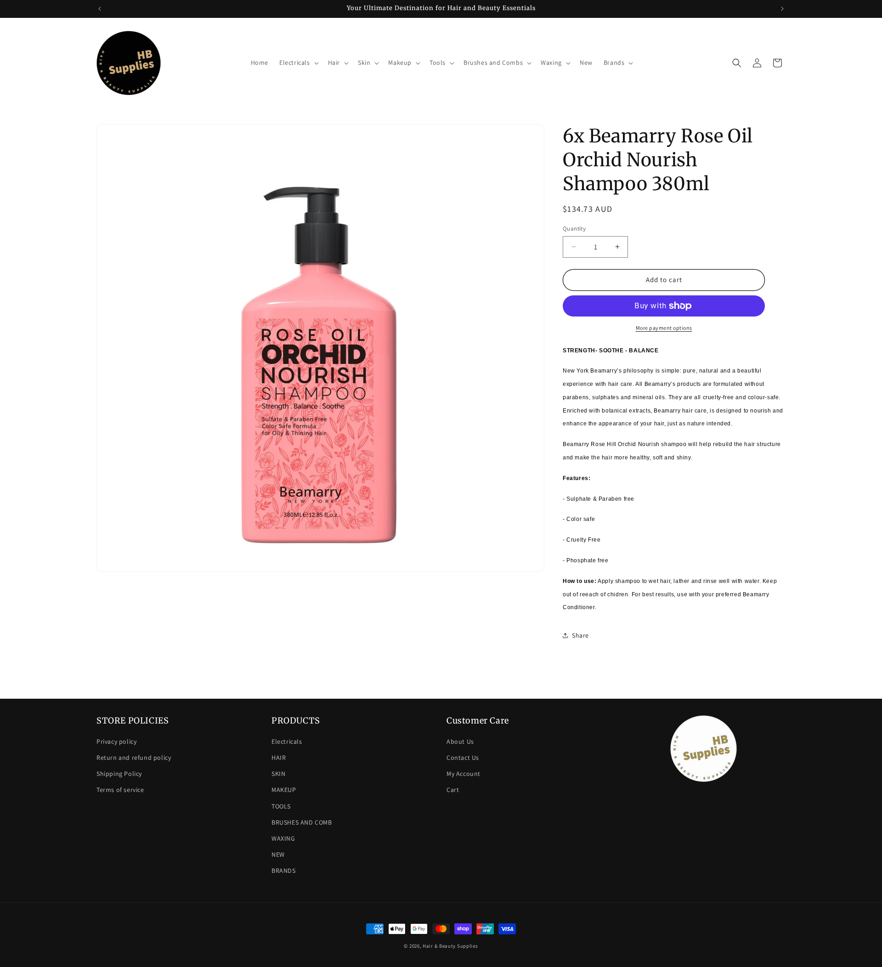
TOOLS (281, 806)
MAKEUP (283, 790)
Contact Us (463, 757)
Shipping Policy (119, 773)
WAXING (283, 838)
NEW (278, 854)
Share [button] (580, 635)
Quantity (574, 228)
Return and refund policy (133, 757)
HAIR (278, 757)
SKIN (278, 773)
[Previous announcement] (100, 8)
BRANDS (283, 870)
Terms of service (120, 790)
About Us (460, 741)
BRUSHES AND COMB (301, 822)
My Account (464, 773)
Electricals (286, 741)
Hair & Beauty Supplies (450, 946)
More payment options (664, 327)
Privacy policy (116, 741)
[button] (298, 62)
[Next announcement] (782, 8)
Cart (453, 790)
